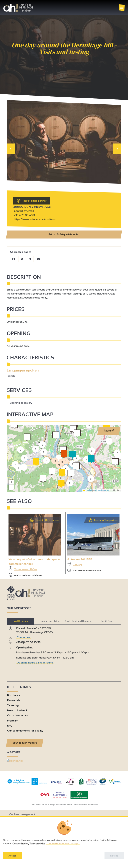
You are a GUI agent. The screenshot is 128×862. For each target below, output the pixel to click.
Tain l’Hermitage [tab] (20, 621)
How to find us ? (17, 710)
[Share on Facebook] (13, 259)
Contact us (23, 637)
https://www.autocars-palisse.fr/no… (35, 219)
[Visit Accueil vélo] (81, 783)
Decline (114, 855)
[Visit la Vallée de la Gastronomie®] (60, 798)
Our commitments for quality (25, 730)
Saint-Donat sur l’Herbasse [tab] (78, 621)
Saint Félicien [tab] (107, 621)
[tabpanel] (64, 651)
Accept (12, 855)
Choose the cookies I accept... (63, 843)
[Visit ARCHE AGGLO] (70, 785)
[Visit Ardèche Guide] (56, 783)
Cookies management (22, 814)
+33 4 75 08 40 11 (24, 215)
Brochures (13, 695)
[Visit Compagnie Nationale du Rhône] (45, 795)
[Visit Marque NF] (102, 783)
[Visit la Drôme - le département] (39, 783)
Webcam (12, 720)
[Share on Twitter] (21, 259)
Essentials (13, 700)
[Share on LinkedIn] (30, 259)
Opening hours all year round (35, 662)
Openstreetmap (102, 490)
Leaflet (88, 490)
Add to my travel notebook (28, 575)
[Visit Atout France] (91, 781)
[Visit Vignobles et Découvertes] (79, 794)
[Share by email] (38, 259)
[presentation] (11, 149)
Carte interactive (17, 715)
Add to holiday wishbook (64, 234)
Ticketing (13, 705)
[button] (91, 478)
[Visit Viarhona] (115, 783)
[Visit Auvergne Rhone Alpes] (18, 783)
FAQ (9, 725)
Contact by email (23, 211)
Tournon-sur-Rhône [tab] (49, 621)
